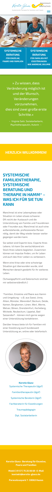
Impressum (45, 3)
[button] (48, 10)
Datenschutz (45, 6)
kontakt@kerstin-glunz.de (26, 474)
